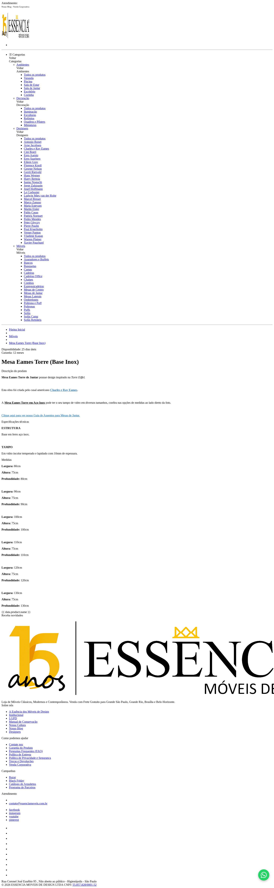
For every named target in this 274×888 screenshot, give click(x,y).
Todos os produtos (34, 74)
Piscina (28, 81)
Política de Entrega (20, 754)
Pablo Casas (31, 212)
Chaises (28, 279)
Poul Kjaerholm (33, 229)
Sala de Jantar (32, 88)
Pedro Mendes (32, 219)
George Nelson (33, 168)
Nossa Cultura (17, 725)
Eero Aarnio (31, 155)
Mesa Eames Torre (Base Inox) (27, 343)
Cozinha (29, 94)
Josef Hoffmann (33, 188)
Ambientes (22, 64)
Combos (29, 282)
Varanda (29, 78)
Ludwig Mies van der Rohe (40, 195)
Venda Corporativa (21, 7)
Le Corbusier (31, 192)
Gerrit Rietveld (32, 172)
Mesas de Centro (34, 289)
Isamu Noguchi (33, 182)
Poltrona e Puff (33, 303)
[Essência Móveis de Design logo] (15, 38)
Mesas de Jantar (33, 293)
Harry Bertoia (32, 178)
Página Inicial (17, 329)
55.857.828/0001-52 (85, 884)
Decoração (22, 98)
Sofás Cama (31, 316)
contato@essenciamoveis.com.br (28, 803)
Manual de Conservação (23, 721)
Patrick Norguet (33, 215)
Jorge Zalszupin (33, 185)
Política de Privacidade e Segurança (30, 757)
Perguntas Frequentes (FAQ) (26, 751)
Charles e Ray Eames (36, 148)
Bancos (28, 262)
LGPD (13, 718)
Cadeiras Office (33, 276)
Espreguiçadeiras (34, 286)
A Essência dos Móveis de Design (29, 711)
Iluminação (30, 111)
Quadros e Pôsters (34, 121)
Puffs (27, 309)
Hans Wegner (32, 175)
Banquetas (30, 266)
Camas (28, 269)
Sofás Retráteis (32, 319)
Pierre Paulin (31, 225)
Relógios (29, 118)
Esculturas (30, 115)
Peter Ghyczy (32, 222)
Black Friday (16, 780)
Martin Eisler (31, 209)
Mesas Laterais (32, 296)
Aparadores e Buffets (36, 259)
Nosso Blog (6, 7)
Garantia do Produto (21, 747)
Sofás (27, 313)
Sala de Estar (31, 84)
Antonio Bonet (32, 141)
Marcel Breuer (32, 199)
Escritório (29, 91)
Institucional (16, 715)
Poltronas (29, 306)
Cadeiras (29, 272)
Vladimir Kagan (33, 235)
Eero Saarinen (32, 158)
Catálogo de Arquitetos (22, 784)
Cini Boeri (30, 152)
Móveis (20, 246)
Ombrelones (31, 299)
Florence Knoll (33, 165)
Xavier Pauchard (34, 242)
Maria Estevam (33, 205)
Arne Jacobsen (32, 145)
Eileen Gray (31, 162)
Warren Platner (32, 239)
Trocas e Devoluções (21, 761)
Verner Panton (32, 232)
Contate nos (16, 744)
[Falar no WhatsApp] (263, 875)
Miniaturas (30, 125)
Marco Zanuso (32, 202)
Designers (22, 128)
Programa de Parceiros (22, 787)
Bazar (12, 777)
